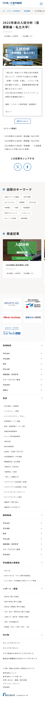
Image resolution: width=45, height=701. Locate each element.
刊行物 (6, 634)
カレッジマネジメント (11, 643)
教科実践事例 (9, 446)
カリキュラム (10, 202)
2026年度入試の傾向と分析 (17, 265)
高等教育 (7, 345)
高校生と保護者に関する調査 (14, 607)
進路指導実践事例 (10, 431)
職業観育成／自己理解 (12, 462)
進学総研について (10, 673)
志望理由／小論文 (10, 472)
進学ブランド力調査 (12, 197)
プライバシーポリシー (11, 683)
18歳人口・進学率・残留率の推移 (16, 617)
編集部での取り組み (11, 502)
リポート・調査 (10, 588)
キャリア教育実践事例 (12, 436)
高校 (5, 398)
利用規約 (6, 687)
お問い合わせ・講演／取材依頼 (15, 680)
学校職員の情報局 (11, 562)
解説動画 (27, 11)
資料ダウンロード (22, 121)
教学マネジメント (11, 213)
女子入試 (33, 202)
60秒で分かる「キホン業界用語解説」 (18, 576)
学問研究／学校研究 (11, 467)
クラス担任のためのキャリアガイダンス (18, 653)
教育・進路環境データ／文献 (14, 426)
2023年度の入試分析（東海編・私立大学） (22, 136)
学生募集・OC (27, 36)
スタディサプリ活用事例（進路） (16, 482)
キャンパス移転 (10, 218)
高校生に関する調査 (11, 596)
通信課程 (24, 218)
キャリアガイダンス (10, 648)
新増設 (7, 208)
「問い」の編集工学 (11, 477)
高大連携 (27, 197)
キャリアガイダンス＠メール (14, 492)
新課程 (22, 202)
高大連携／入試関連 (11, 406)
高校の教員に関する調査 (13, 602)
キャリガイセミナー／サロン (14, 416)
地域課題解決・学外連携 (13, 456)
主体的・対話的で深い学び (13, 451)
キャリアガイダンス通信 (13, 497)
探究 (16, 208)
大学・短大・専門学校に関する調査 (17, 612)
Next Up (7, 570)
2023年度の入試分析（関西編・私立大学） (22, 141)
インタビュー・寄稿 (11, 411)
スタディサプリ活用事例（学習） (16, 487)
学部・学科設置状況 (11, 622)
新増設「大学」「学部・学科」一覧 (16, 627)
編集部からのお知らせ (12, 507)
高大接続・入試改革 (11, 36)
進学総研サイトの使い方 (12, 676)
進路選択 (27, 208)
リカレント (27, 213)
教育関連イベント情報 (12, 421)
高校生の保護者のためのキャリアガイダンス (20, 658)
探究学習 (7, 441)
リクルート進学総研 (13, 11)
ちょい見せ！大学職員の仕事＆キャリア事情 (20, 581)
